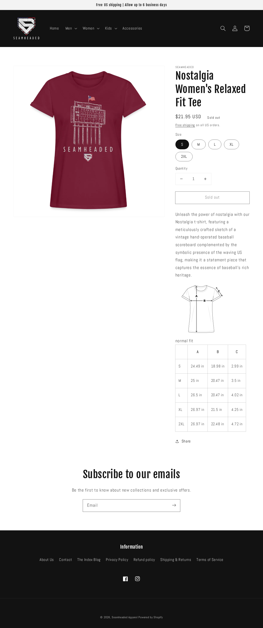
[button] (70, 28)
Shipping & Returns (175, 559)
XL (231, 144)
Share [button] (186, 441)
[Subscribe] (174, 505)
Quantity (181, 168)
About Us (47, 559)
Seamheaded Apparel (124, 617)
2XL (184, 156)
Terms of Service (209, 559)
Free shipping (185, 125)
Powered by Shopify (150, 617)
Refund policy (144, 559)
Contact (65, 559)
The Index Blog (89, 559)
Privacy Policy (117, 559)
